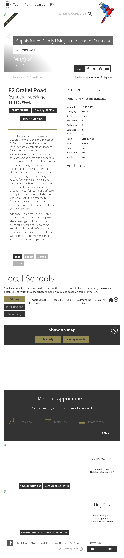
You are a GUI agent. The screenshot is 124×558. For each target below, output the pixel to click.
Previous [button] (9, 37)
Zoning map (116, 299)
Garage (42, 256)
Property (48, 339)
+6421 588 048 (106, 521)
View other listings (30, 486)
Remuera (17, 77)
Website (111, 299)
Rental (29, 256)
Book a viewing (33, 118)
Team (17, 4)
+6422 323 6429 (106, 471)
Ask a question (44, 110)
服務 (52, 4)
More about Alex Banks (57, 486)
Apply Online (20, 110)
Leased (40, 4)
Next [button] (115, 37)
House (18, 263)
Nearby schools (76, 339)
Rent (28, 4)
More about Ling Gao (57, 532)
